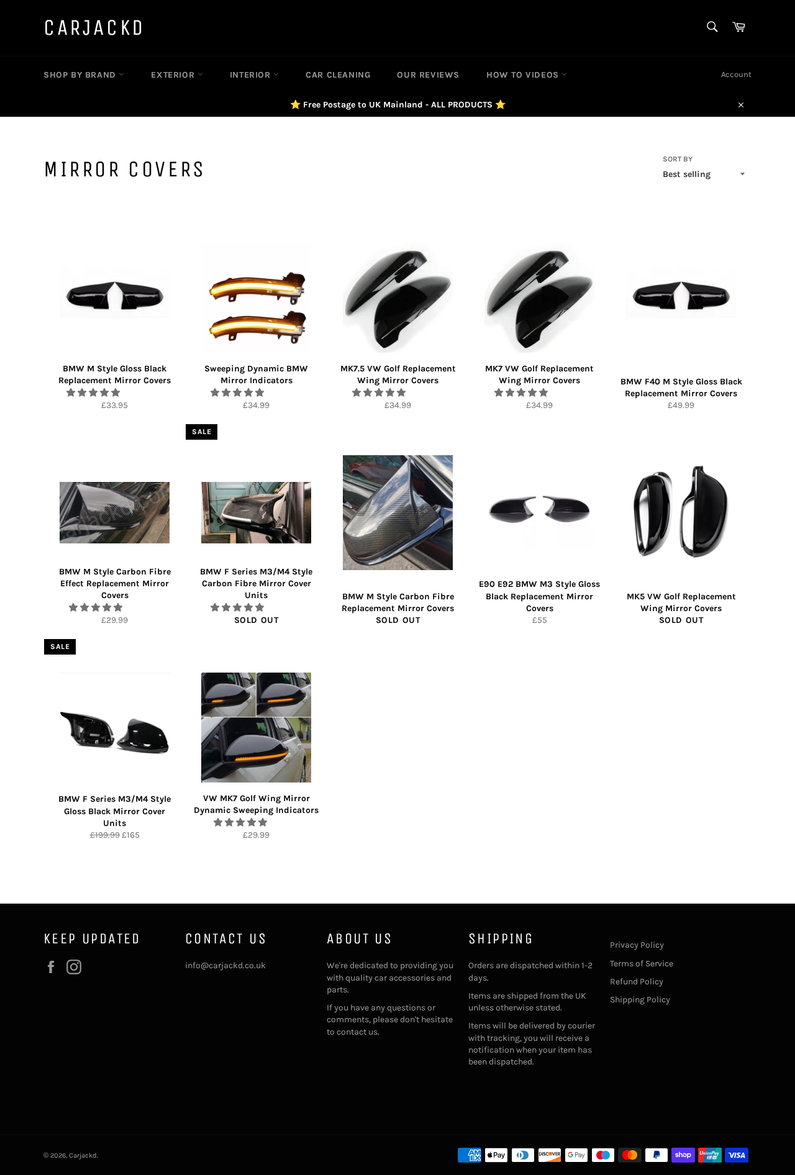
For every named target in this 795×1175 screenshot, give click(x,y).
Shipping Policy (640, 999)
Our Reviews (428, 75)
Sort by (678, 159)
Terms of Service (641, 963)
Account (736, 74)
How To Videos (523, 75)
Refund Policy (636, 981)
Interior (251, 75)
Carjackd (94, 27)
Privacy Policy (637, 945)
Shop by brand (81, 75)
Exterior (174, 75)
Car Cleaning (338, 75)
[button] (94, 393)
